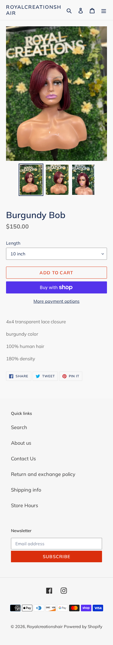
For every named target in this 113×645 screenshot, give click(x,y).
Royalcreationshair (33, 10)
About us (21, 443)
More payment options (56, 301)
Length (13, 243)
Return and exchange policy (43, 474)
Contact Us (23, 458)
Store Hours (24, 505)
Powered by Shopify (83, 626)
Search (19, 427)
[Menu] (103, 10)
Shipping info (26, 490)
